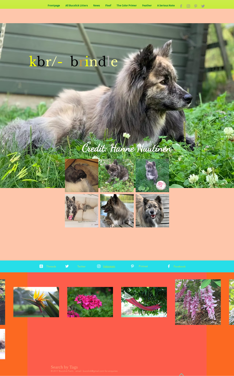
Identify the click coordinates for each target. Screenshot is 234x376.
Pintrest (143, 266)
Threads (51, 266)
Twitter (81, 266)
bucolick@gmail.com (93, 371)
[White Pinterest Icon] (132, 266)
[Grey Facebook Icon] (181, 6)
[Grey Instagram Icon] (188, 6)
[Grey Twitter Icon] (203, 6)
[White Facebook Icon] (169, 266)
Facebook (180, 266)
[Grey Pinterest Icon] (195, 6)
